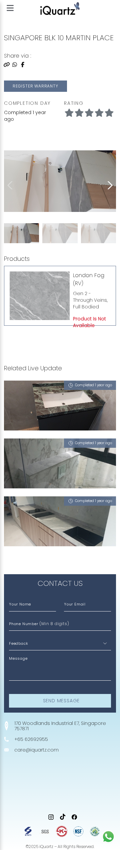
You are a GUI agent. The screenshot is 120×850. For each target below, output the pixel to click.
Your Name (20, 604)
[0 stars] (69, 113)
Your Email (75, 604)
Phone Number (39, 623)
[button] (109, 185)
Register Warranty (35, 86)
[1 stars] (79, 113)
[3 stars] (99, 113)
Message (18, 658)
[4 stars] (109, 113)
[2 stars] (89, 113)
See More (19, 560)
